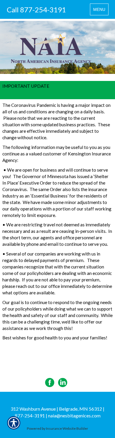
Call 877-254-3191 (36, 9)
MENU (101, 11)
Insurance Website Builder (67, 428)
